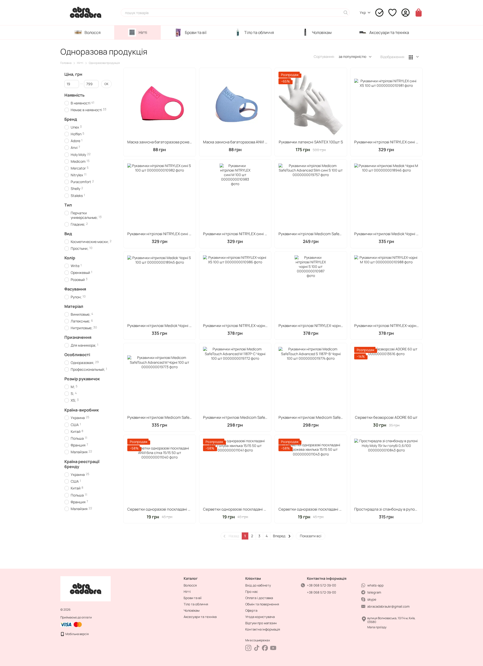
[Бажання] (392, 13)
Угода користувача (260, 616)
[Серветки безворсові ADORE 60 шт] (386, 379)
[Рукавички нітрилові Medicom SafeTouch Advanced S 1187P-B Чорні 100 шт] (310, 379)
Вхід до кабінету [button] (258, 585)
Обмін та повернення (262, 604)
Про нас (251, 591)
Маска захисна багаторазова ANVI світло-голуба (247, 142)
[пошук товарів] (346, 13)
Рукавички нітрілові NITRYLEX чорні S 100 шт (317, 325)
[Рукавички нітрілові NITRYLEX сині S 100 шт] (159, 195)
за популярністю (352, 56)
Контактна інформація (262, 629)
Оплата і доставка (259, 598)
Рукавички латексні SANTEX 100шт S (311, 142)
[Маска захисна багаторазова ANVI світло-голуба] (235, 104)
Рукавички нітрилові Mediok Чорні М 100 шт (393, 233)
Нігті (143, 32)
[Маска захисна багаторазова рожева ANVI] (159, 104)
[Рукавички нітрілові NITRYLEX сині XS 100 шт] (386, 104)
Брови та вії (196, 32)
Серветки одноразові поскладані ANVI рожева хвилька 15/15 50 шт (337, 509)
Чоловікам (322, 32)
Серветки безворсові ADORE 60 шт (386, 417)
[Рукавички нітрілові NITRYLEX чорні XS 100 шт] (235, 287)
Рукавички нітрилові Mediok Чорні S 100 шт (165, 325)
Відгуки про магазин (261, 623)
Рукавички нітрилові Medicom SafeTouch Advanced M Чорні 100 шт (186, 417)
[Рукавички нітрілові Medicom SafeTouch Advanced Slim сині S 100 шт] (310, 195)
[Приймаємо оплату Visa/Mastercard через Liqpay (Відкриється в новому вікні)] (71, 624)
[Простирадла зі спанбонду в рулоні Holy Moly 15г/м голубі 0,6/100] (386, 471)
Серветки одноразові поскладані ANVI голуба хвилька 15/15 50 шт (262, 509)
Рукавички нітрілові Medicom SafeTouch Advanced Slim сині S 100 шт (339, 233)
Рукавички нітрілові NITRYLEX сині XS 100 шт (393, 142)
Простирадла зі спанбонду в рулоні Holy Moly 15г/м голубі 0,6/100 (413, 509)
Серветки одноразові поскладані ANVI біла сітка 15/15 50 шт (181, 509)
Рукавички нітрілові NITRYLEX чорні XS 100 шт (243, 325)
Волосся (93, 32)
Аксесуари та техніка (389, 32)
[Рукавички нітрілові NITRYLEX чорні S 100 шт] (310, 287)
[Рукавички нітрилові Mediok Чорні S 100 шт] (159, 287)
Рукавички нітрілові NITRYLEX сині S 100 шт (165, 233)
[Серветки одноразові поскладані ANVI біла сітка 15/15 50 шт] (159, 471)
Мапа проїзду (376, 627)
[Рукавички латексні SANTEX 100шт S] (310, 104)
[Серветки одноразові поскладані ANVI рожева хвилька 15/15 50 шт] (310, 471)
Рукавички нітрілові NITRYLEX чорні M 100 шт (394, 325)
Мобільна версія (77, 634)
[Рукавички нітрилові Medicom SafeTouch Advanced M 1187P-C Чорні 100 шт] (235, 379)
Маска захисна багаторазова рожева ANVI (165, 142)
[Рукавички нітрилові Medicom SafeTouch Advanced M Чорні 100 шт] (159, 379)
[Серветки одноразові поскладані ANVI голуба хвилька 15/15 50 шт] (235, 471)
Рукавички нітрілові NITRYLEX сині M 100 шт (241, 233)
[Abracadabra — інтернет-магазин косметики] (85, 588)
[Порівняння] (379, 13)
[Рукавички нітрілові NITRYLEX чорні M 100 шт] (386, 287)
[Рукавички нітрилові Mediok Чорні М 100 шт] (386, 195)
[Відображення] (414, 57)
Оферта (251, 610)
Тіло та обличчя (259, 32)
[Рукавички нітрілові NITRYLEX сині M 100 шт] (235, 195)
